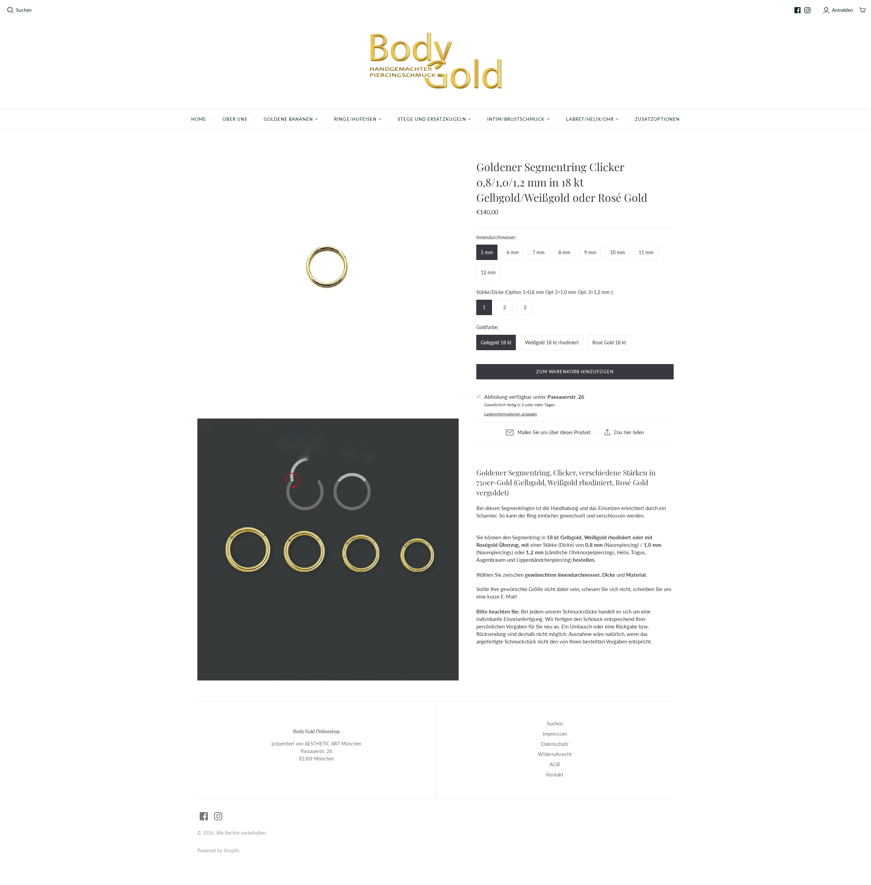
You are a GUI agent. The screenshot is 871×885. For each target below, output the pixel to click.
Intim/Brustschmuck (516, 119)
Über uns (235, 119)
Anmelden (842, 10)
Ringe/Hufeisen (355, 119)
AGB (554, 764)
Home (198, 119)
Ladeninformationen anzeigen (510, 413)
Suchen (24, 10)
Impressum (555, 734)
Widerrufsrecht (555, 754)
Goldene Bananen (288, 119)
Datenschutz (555, 744)
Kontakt (554, 774)
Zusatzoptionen (657, 119)
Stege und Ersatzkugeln (432, 119)
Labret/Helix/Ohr (590, 119)
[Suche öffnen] (10, 10)
